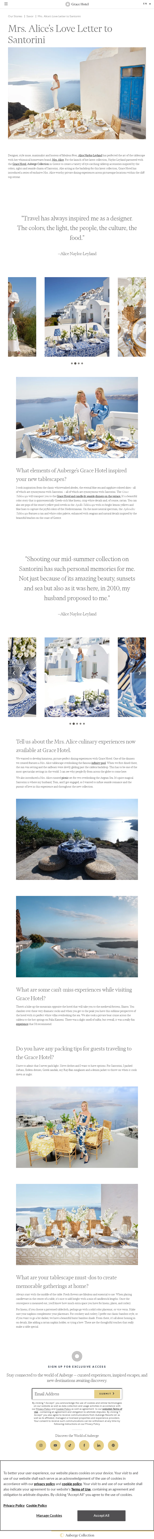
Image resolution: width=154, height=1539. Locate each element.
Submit (105, 1394)
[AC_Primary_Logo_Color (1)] (77, 1535)
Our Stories (15, 16)
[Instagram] (41, 1445)
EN (145, 4)
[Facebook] (84, 1445)
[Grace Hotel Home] (77, 4)
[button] (14, 312)
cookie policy (72, 1484)
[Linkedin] (98, 1445)
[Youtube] (55, 1445)
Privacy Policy (43, 1409)
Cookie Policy (63, 1409)
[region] (77, 1495)
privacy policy (44, 1484)
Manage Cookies (49, 1515)
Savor (29, 16)
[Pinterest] (113, 1445)
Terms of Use (81, 1489)
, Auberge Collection (30, 164)
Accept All (101, 1515)
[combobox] (147, 4)
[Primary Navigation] (6, 4)
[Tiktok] (69, 1445)
